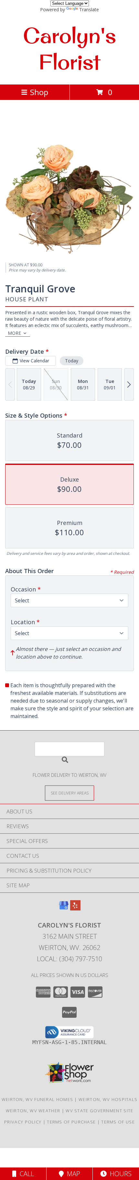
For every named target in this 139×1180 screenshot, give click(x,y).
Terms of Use (118, 1122)
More (14, 333)
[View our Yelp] (75, 908)
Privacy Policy (22, 1122)
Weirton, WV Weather (33, 1110)
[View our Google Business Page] (64, 908)
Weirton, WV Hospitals (108, 1099)
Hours (119, 1173)
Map (72, 1173)
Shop (39, 92)
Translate (89, 9)
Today (71, 361)
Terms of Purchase (71, 1122)
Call (25, 1173)
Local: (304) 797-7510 (69, 958)
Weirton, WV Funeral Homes (37, 1099)
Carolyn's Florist (69, 48)
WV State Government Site (99, 1110)
